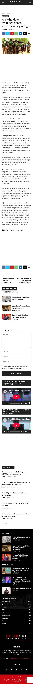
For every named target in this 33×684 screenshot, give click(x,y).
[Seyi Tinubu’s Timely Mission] (6, 590)
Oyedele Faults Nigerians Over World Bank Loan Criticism (20, 317)
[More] (29, 33)
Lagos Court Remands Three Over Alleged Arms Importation (21, 308)
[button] (3, 2)
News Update (10, 13)
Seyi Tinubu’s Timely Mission (21, 588)
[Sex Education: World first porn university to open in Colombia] (6, 570)
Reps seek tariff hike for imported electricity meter (24, 280)
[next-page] (6, 324)
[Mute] (26, 403)
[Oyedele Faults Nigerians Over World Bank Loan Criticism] (6, 317)
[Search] (30, 2)
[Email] (25, 33)
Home (3, 13)
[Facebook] (4, 33)
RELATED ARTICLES (9, 289)
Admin (5, 29)
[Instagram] (11, 670)
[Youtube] (26, 670)
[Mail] (16, 670)
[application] (16, 396)
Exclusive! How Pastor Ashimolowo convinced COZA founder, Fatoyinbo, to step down (21, 580)
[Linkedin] (20, 33)
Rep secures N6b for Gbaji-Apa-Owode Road (8, 280)
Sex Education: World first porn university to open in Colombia (20, 570)
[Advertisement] (16, 8)
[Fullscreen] (29, 403)
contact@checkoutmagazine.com (20, 658)
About (13, 676)
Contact (19, 676)
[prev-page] (3, 324)
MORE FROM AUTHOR (10, 292)
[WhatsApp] (16, 33)
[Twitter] (8, 33)
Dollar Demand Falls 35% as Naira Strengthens (21, 538)
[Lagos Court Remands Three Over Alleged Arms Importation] (6, 308)
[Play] (4, 403)
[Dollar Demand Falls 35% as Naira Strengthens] (6, 299)
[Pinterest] (12, 33)
